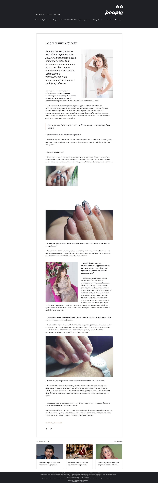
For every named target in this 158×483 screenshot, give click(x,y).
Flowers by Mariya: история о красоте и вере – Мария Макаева (108, 463)
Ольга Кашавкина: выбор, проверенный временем (78, 463)
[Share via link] (51, 429)
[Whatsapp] (117, 6)
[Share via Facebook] (46, 429)
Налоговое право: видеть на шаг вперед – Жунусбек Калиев (49, 463)
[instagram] (121, 6)
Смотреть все (118, 441)
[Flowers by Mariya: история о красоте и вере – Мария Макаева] (109, 451)
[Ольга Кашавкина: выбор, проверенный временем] (79, 451)
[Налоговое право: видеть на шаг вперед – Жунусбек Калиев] (49, 451)
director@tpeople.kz (84, 480)
